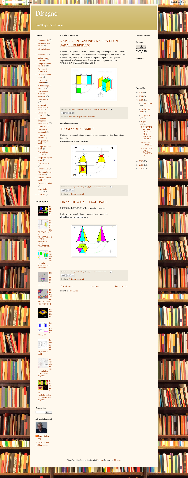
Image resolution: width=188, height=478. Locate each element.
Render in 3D (43, 168)
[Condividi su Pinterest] (73, 113)
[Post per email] (110, 109)
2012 (141, 161)
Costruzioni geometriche (42, 70)
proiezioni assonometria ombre (43, 107)
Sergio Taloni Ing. (43, 437)
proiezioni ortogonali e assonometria (82, 116)
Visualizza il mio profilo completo (42, 443)
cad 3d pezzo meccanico (43, 59)
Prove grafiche (43, 163)
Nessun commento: (100, 109)
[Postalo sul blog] (65, 113)
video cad (41, 194)
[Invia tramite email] (62, 113)
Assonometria (43, 40)
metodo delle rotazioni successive (43, 93)
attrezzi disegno (44, 49)
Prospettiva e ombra (43, 153)
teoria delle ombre (42, 190)
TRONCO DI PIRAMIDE (77, 128)
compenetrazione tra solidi (44, 64)
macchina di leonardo (42, 81)
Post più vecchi (121, 286)
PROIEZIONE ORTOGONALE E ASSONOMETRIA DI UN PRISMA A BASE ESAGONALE (45, 233)
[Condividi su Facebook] (70, 113)
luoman (100, 460)
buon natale (42, 54)
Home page (94, 286)
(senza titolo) (50, 313)
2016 (141, 92)
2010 (141, 168)
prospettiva (42, 126)
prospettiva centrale (42, 136)
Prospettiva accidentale (42, 130)
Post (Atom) (73, 290)
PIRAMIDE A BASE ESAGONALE (84, 202)
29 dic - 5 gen (146, 103)
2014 (141, 96)
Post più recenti (67, 286)
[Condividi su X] (67, 113)
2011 (141, 165)
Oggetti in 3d (43, 99)
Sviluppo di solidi (45, 183)
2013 (141, 100)
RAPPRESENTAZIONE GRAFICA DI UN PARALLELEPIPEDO (89, 43)
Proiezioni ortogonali (76, 194)
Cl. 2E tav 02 (50, 210)
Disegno (47, 13)
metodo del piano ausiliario (44, 86)
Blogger (117, 460)
